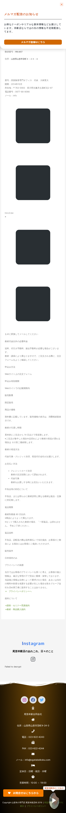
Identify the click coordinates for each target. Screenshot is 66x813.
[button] (61, 4)
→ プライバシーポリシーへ (18, 591)
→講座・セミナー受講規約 (17, 605)
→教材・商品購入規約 (15, 609)
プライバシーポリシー (36, 806)
